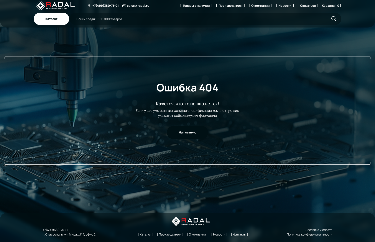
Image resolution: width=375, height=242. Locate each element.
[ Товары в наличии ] (196, 5)
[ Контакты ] (239, 234)
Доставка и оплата (318, 230)
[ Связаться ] (308, 5)
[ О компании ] (260, 5)
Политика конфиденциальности (309, 234)
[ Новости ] (285, 5)
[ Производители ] (230, 5)
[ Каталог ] (145, 234)
